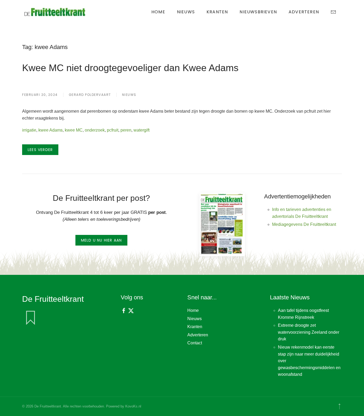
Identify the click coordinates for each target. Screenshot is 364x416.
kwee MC (74, 130)
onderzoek (95, 130)
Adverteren (304, 12)
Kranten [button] (217, 12)
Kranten (194, 326)
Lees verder (40, 149)
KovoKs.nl (133, 406)
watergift (141, 130)
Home (158, 12)
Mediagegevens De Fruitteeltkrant (304, 224)
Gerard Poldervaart (90, 94)
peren (125, 130)
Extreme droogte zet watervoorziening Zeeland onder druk (308, 332)
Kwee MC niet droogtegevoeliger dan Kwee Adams (130, 67)
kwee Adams (50, 130)
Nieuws (186, 12)
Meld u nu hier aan (101, 240)
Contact (194, 343)
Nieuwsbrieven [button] (258, 12)
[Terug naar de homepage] (55, 12)
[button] (339, 406)
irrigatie (29, 130)
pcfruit (112, 130)
